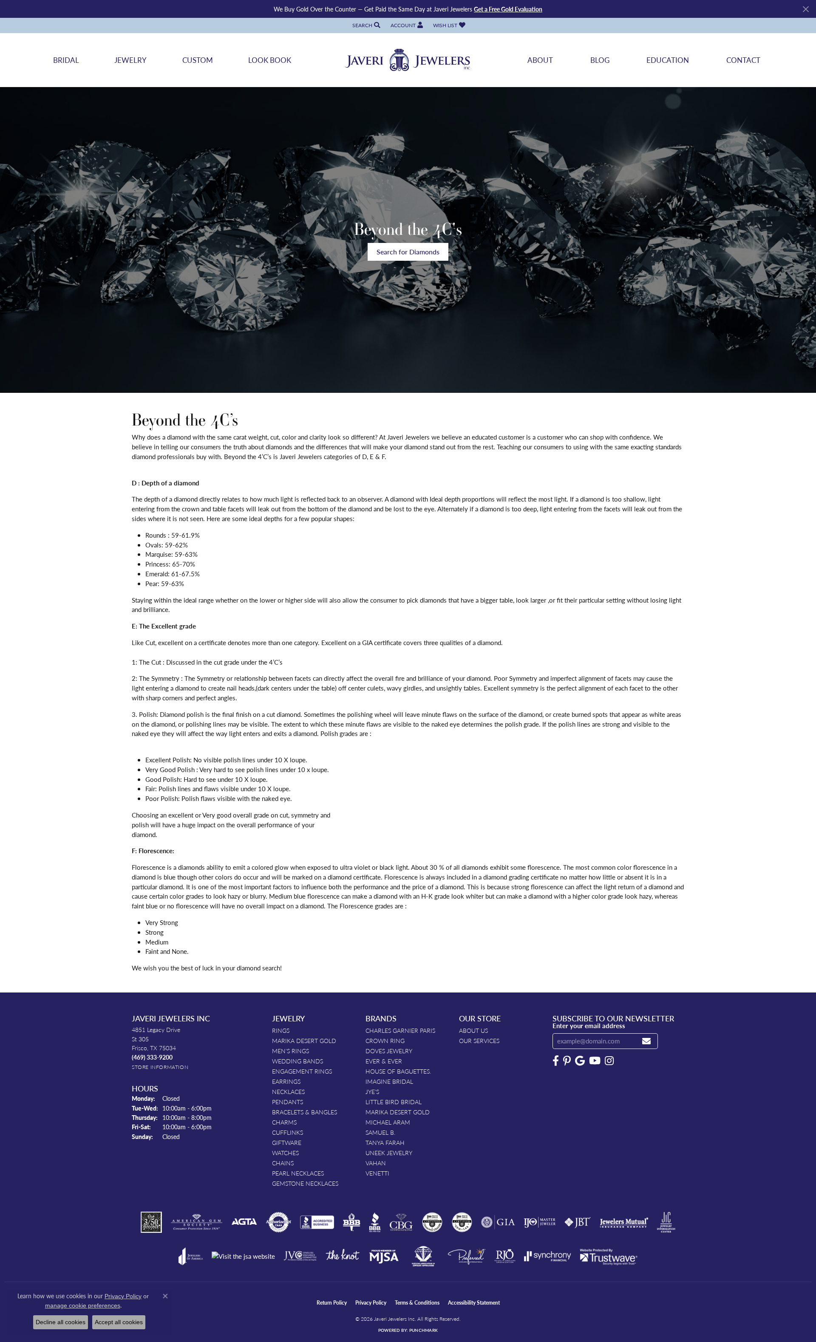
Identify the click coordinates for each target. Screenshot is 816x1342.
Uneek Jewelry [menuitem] (389, 1152)
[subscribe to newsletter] (646, 1041)
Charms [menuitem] (284, 1122)
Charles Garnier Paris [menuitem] (400, 1030)
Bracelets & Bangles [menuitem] (304, 1112)
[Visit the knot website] (342, 1256)
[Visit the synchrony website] (547, 1256)
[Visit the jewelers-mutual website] (624, 1222)
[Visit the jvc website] (300, 1256)
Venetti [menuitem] (377, 1173)
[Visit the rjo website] (505, 1256)
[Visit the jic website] (666, 1222)
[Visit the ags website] (196, 1222)
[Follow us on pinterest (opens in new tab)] (567, 1061)
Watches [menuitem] (285, 1152)
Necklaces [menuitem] (288, 1091)
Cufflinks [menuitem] (287, 1132)
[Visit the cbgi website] (401, 1222)
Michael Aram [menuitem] (388, 1122)
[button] (365, 25)
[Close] (805, 9)
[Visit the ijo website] (539, 1222)
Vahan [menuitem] (376, 1163)
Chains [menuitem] (283, 1163)
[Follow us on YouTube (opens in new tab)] (595, 1061)
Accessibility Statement (474, 1302)
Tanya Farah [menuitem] (385, 1142)
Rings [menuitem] (280, 1030)
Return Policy (332, 1302)
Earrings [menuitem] (286, 1081)
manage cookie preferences (82, 1305)
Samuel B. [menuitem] (380, 1132)
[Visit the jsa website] (243, 1256)
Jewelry (130, 60)
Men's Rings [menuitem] (290, 1050)
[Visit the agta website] (244, 1222)
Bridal (66, 60)
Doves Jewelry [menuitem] (389, 1050)
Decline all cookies (60, 1322)
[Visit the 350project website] (151, 1222)
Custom (197, 60)
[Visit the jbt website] (577, 1222)
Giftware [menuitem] (286, 1142)
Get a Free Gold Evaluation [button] (508, 9)
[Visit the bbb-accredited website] (317, 1222)
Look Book (269, 60)
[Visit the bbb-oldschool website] (351, 1222)
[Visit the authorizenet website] (279, 1222)
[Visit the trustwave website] (609, 1256)
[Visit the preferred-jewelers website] (467, 1256)
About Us (473, 1030)
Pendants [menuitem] (287, 1101)
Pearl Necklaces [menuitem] (298, 1173)
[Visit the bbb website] (375, 1222)
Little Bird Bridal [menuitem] (394, 1101)
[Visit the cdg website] (432, 1222)
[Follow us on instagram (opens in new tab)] (609, 1061)
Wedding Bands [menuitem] (297, 1061)
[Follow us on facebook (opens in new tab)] (555, 1061)
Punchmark (423, 1330)
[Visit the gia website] (498, 1222)
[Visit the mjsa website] (383, 1256)
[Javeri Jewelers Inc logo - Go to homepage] (408, 60)
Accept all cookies (119, 1322)
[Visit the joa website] (190, 1256)
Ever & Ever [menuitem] (384, 1061)
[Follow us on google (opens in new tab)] (580, 1061)
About (540, 60)
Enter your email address (588, 1025)
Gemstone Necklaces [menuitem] (305, 1183)
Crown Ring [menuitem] (385, 1040)
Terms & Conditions (417, 1302)
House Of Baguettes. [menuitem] (398, 1071)
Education (667, 60)
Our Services (479, 1040)
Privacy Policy (370, 1302)
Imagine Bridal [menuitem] (389, 1081)
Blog (599, 60)
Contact (743, 60)
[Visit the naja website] (423, 1256)
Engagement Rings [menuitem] (302, 1071)
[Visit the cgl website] (462, 1222)
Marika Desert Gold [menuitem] (304, 1040)
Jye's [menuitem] (372, 1091)
